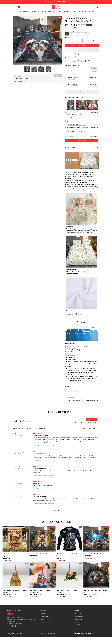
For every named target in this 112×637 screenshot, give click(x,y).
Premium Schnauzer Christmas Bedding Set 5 (43, 445)
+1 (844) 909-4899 (12, 621)
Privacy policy (77, 613)
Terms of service (78, 616)
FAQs (42, 619)
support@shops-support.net (14, 623)
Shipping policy (78, 619)
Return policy (77, 622)
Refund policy (77, 625)
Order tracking (45, 616)
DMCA (42, 622)
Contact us (43, 613)
